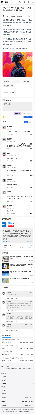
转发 (28, 241)
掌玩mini (16, 82)
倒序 (26, 122)
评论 (28, 117)
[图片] (5, 239)
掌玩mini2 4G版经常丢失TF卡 (10, 339)
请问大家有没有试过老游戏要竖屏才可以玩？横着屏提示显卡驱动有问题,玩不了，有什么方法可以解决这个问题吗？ (19, 305)
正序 (30, 122)
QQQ (8, 153)
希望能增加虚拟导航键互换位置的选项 (12, 358)
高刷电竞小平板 (8, 86)
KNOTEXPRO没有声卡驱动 (9, 352)
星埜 (5, 348)
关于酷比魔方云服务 (7, 346)
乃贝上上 (13, 248)
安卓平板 (6, 82)
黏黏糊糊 (29, 248)
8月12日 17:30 (6, 241)
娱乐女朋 (21, 248)
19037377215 (7, 354)
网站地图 (26, 412)
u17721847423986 (7, 360)
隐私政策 (15, 412)
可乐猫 (6, 16)
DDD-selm (6, 248)
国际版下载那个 (11, 294)
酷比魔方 (26, 82)
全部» (31, 245)
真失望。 (9, 327)
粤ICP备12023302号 (6, 412)
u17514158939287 (7, 342)
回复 (31, 134)
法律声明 (21, 412)
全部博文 (8, 366)
